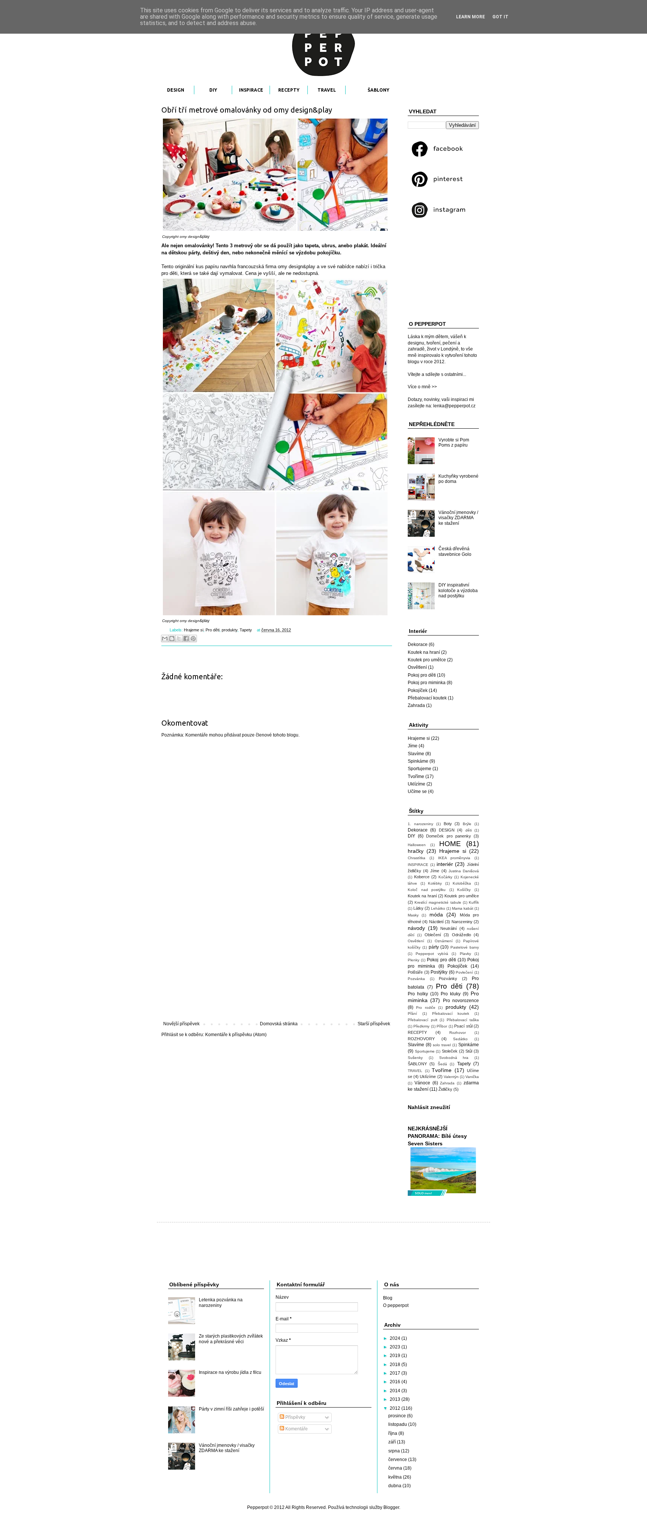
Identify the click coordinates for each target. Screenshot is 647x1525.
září (392, 1442)
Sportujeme (419, 768)
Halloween (417, 845)
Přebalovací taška (463, 1020)
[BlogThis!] (172, 638)
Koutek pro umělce (427, 659)
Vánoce (422, 1082)
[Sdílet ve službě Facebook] (186, 638)
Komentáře (296, 1428)
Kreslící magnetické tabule (437, 902)
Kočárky (445, 877)
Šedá (442, 1064)
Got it (500, 16)
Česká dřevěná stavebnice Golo (454, 551)
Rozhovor (457, 1033)
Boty (448, 823)
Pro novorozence (461, 1000)
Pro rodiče (425, 1007)
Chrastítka (416, 858)
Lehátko (438, 908)
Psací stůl (463, 1026)
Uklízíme (416, 784)
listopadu (398, 1424)
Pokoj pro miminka (427, 682)
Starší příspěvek (374, 1023)
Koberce (421, 877)
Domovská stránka (279, 1023)
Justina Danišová (464, 871)
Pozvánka (416, 979)
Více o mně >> (422, 386)
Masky (413, 915)
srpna (394, 1451)
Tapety (246, 630)
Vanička (472, 1077)
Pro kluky (451, 993)
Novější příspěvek (181, 1023)
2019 (395, 1355)
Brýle (467, 824)
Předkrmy (421, 1026)
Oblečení (433, 935)
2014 (395, 1390)
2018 (395, 1364)
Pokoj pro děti (422, 675)
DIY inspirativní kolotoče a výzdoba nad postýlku (458, 590)
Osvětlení (417, 667)
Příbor (442, 1026)
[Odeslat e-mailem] (164, 638)
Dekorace (418, 644)
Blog (387, 1298)
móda (436, 915)
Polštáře (415, 972)
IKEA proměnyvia (454, 858)
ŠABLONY (378, 90)
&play (205, 236)
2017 (395, 1373)
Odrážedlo (461, 935)
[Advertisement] (276, 959)
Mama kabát (462, 908)
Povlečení (464, 972)
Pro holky (418, 993)
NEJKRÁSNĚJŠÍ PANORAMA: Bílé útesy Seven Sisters (437, 1136)
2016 (395, 1381)
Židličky (445, 1089)
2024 (395, 1338)
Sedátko (460, 1039)
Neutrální (448, 928)
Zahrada (416, 705)
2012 (395, 1408)
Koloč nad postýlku (427, 890)
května (395, 1477)
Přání (412, 1013)
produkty (229, 630)
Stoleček (450, 1051)
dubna (395, 1485)
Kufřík (474, 902)
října (393, 1433)
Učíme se (417, 791)
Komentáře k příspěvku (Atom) (236, 1034)
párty (434, 947)
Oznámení (444, 941)
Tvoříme (416, 776)
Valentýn (451, 1077)
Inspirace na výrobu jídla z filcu (230, 1372)
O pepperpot (395, 1305)
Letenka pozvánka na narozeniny (221, 1302)
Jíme (412, 745)
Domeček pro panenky (448, 836)
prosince (397, 1415)
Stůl (468, 1051)
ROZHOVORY (421, 1038)
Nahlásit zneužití (429, 1107)
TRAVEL (327, 90)
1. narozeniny (420, 824)
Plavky (465, 954)
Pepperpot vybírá (432, 954)
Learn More (470, 16)
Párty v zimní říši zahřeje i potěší (231, 1409)
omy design (190, 237)
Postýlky (439, 972)
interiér (445, 864)
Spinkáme (418, 761)
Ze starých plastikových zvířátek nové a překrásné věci (231, 1338)
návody (416, 928)
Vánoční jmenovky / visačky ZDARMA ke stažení (458, 518)
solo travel (442, 1045)
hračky (415, 851)
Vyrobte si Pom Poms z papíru (453, 442)
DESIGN (175, 90)
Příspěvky (294, 1417)
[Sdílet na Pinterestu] (193, 638)
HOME (450, 844)
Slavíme (416, 753)
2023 (395, 1347)
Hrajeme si (193, 630)
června (395, 1468)
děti (468, 830)
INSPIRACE (251, 90)
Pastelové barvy (464, 947)
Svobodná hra (454, 1058)
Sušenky (415, 1058)
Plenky (413, 960)
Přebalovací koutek (427, 698)
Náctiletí (436, 921)
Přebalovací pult (422, 1020)
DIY (213, 90)
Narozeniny (462, 921)
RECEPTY (289, 90)
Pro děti (212, 630)
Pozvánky (448, 978)
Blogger (391, 1507)
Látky (418, 908)
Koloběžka (462, 883)
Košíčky (464, 890)
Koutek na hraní (424, 652)
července (398, 1459)
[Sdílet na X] (179, 638)
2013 (395, 1399)
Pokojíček (418, 690)
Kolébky (435, 883)
